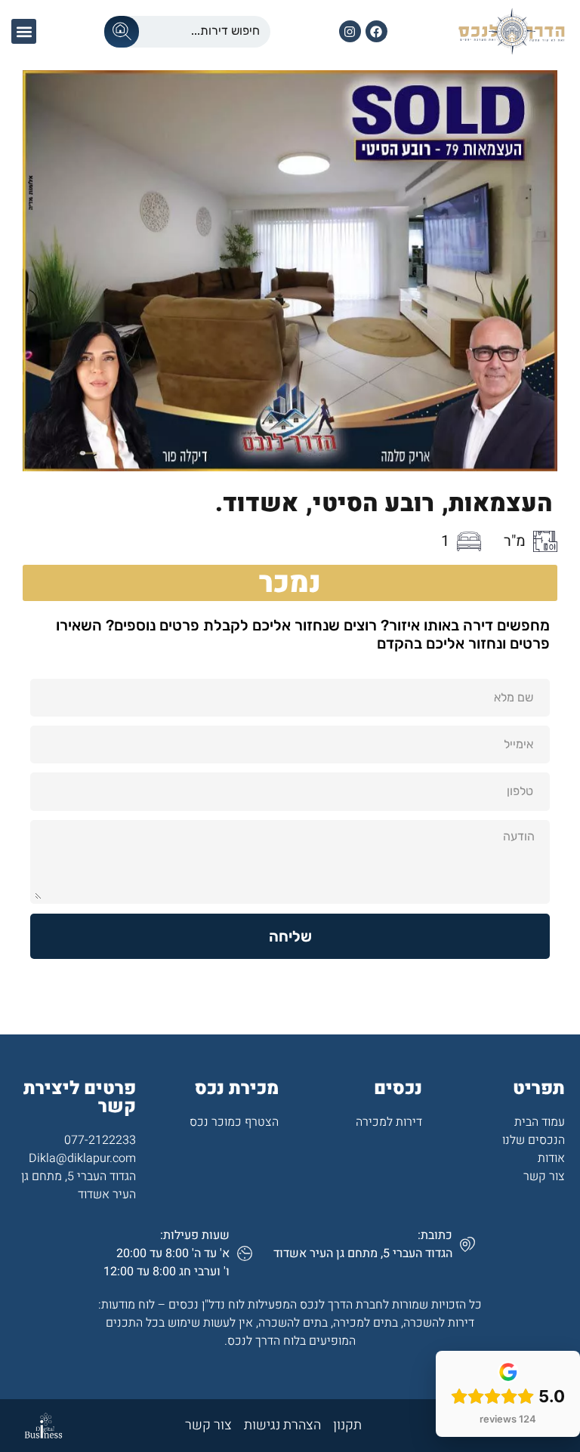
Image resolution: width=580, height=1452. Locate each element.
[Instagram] (350, 31)
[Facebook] (376, 31)
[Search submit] (121, 32)
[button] (23, 31)
